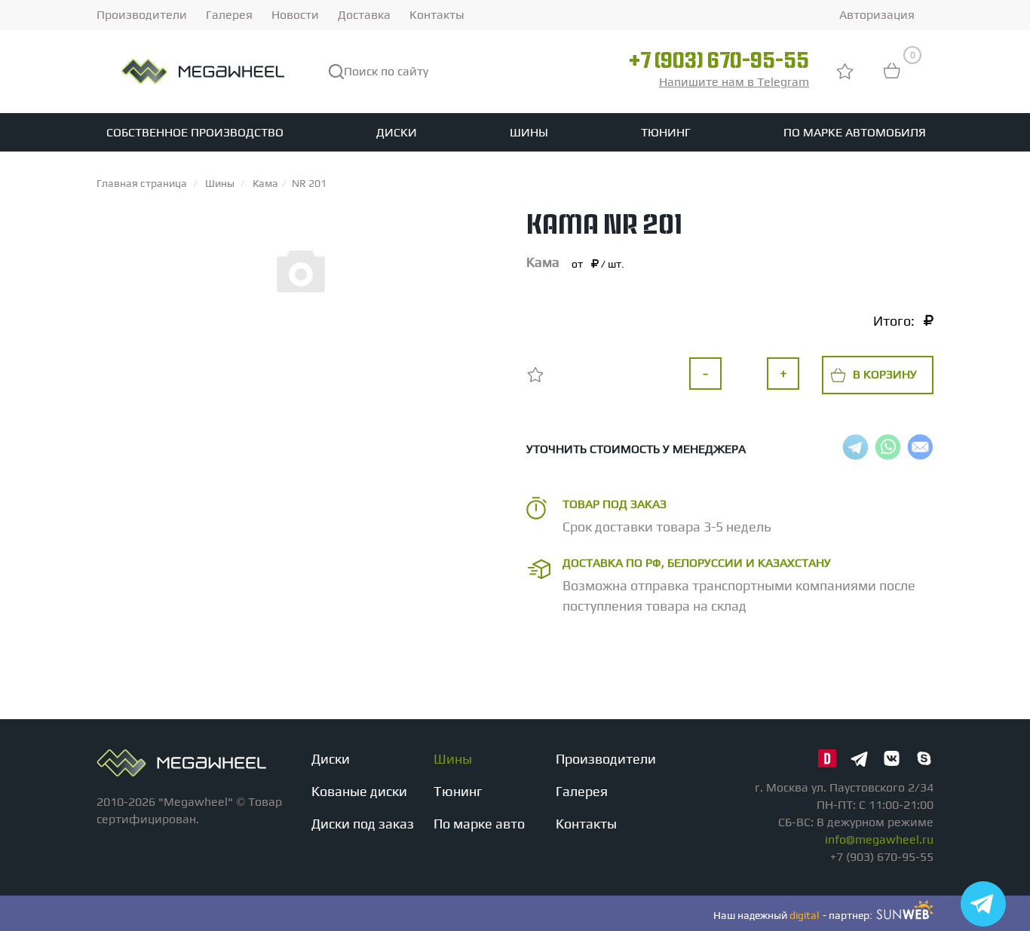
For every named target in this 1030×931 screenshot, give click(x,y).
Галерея (229, 15)
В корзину (885, 374)
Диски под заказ (362, 823)
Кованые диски (359, 791)
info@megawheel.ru (879, 839)
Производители (142, 15)
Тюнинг (666, 132)
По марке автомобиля (854, 132)
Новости (295, 15)
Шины (529, 132)
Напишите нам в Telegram (734, 82)
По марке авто (479, 823)
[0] (892, 78)
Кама (542, 262)
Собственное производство (195, 132)
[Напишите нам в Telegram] (983, 903)
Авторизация (877, 15)
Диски (396, 132)
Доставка (364, 15)
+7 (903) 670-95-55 (719, 62)
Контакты (436, 15)
